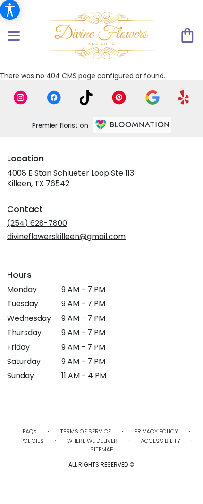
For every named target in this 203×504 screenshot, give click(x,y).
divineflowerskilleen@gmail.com (66, 236)
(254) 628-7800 (37, 223)
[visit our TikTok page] (86, 97)
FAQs (30, 431)
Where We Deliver (92, 441)
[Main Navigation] (13, 36)
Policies (32, 441)
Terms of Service (85, 431)
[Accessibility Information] (10, 10)
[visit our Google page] (152, 97)
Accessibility (160, 441)
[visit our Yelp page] (184, 97)
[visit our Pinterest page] (119, 97)
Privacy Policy (156, 431)
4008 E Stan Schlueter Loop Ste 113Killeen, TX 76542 (70, 178)
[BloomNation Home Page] (132, 125)
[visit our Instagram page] (20, 97)
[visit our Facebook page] (53, 97)
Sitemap (101, 449)
